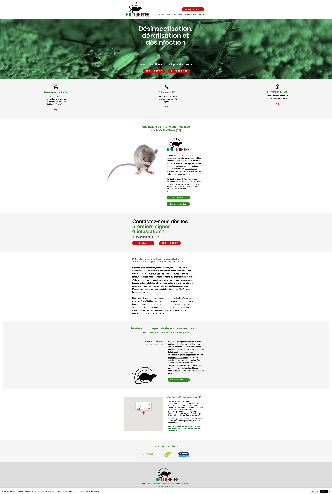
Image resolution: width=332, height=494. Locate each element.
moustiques (193, 171)
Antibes (182, 286)
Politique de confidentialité (93, 491)
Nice (162, 286)
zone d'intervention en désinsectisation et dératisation (159, 298)
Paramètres (314, 491)
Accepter (324, 491)
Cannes (168, 286)
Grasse (175, 286)
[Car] (56, 87)
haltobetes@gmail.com (166, 486)
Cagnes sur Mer (175, 289)
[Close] (330, 491)
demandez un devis (171, 310)
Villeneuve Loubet (158, 289)
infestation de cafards (176, 171)
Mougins (181, 271)
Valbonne (177, 409)
